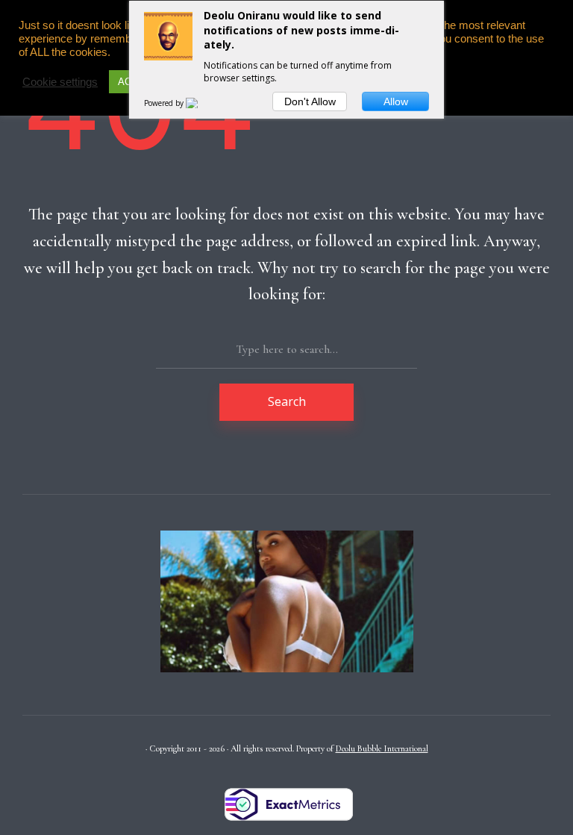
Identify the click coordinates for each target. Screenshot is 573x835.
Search (287, 401)
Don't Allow (310, 101)
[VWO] (201, 103)
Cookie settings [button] (60, 82)
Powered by (165, 103)
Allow (395, 101)
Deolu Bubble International (382, 748)
